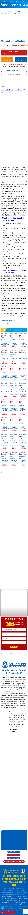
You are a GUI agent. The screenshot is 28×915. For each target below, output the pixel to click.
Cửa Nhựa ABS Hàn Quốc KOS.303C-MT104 (5, 427)
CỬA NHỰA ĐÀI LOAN (18, 10)
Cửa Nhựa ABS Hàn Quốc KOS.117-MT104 (14, 444)
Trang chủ (4, 10)
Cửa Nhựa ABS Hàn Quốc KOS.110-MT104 (14, 427)
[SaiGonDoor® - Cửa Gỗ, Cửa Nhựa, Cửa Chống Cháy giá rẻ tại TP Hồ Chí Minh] (8, 5)
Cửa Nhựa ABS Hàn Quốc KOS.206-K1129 (23, 393)
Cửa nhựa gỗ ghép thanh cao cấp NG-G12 (14, 393)
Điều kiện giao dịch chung (11, 898)
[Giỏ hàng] (24, 5)
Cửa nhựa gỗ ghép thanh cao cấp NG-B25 (4, 360)
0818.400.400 (10, 913)
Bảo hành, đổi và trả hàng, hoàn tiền (11, 902)
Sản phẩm (10, 10)
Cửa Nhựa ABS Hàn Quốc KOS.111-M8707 (14, 409)
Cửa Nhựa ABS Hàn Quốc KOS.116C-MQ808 (23, 444)
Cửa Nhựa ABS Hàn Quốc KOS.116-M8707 (14, 376)
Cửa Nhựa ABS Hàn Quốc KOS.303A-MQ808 (5, 410)
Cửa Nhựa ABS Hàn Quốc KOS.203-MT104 (4, 444)
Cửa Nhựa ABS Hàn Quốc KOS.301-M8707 (4, 462)
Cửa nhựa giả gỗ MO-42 (23, 359)
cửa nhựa (12, 206)
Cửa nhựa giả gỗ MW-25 (23, 376)
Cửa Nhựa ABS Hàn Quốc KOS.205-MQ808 (5, 376)
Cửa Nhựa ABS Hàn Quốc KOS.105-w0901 (23, 409)
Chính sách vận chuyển (16, 904)
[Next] (27, 602)
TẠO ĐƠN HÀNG (14, 52)
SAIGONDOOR (6, 189)
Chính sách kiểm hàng (15, 900)
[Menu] (27, 5)
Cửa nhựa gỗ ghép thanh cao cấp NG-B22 (23, 462)
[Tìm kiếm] (17, 5)
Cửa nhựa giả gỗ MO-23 (5, 392)
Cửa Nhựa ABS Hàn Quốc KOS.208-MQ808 (5, 343)
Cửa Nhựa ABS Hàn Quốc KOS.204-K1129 (23, 427)
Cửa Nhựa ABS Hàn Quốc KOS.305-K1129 (14, 343)
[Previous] (1, 602)
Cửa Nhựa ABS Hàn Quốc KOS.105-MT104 (23, 343)
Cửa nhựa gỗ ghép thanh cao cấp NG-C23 (14, 360)
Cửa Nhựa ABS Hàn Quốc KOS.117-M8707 (14, 462)
